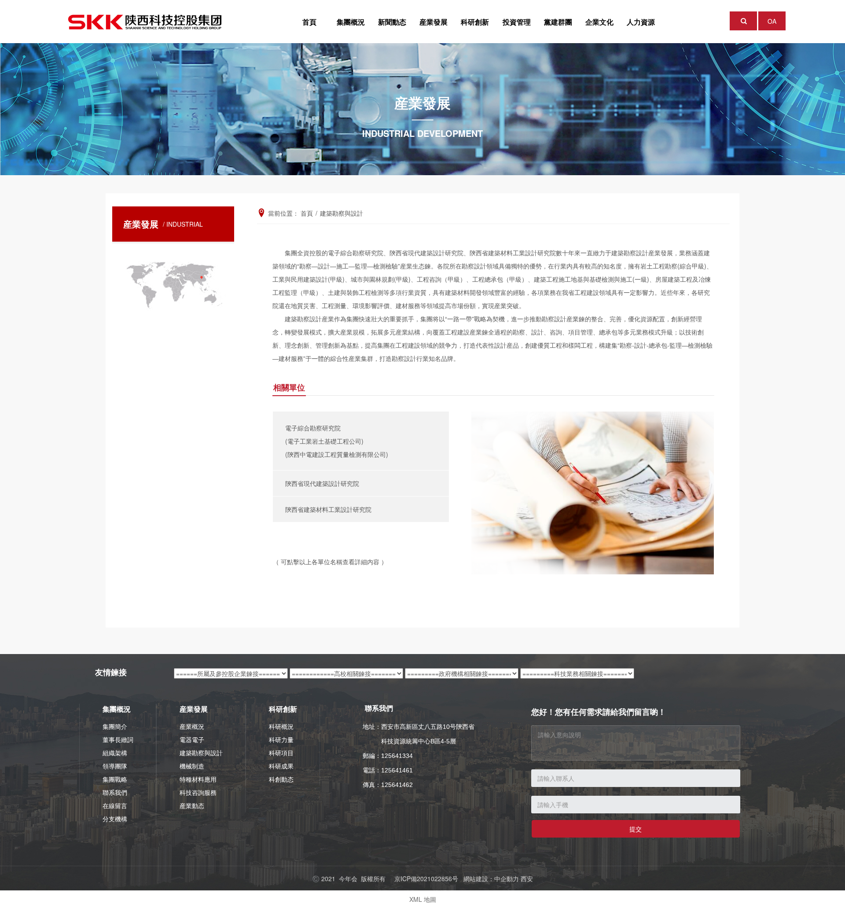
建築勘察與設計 (201, 752)
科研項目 (281, 752)
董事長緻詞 (118, 739)
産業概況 (192, 726)
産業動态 (192, 805)
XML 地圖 (422, 899)
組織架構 (115, 752)
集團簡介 (115, 726)
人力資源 (641, 22)
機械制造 (192, 765)
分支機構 (115, 818)
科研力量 (281, 739)
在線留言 (115, 805)
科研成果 (281, 765)
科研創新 (475, 22)
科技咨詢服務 (198, 792)
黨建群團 (558, 22)
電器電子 (192, 739)
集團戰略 (115, 779)
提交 (635, 828)
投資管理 (517, 22)
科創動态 (281, 779)
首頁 (309, 22)
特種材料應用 (198, 779)
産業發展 (433, 22)
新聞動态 (392, 22)
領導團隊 (115, 765)
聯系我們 (115, 792)
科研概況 (281, 726)
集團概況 (351, 22)
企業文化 (599, 22)
